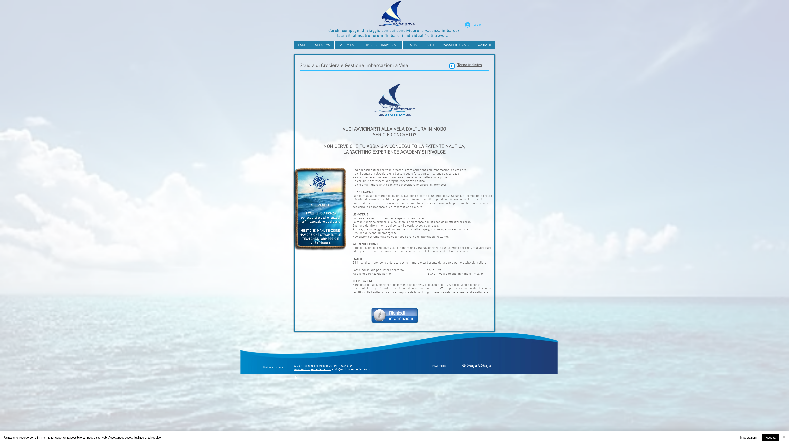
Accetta (771, 437)
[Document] (296, 377)
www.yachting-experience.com (312, 369)
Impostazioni (748, 437)
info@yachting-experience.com (352, 369)
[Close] (784, 437)
